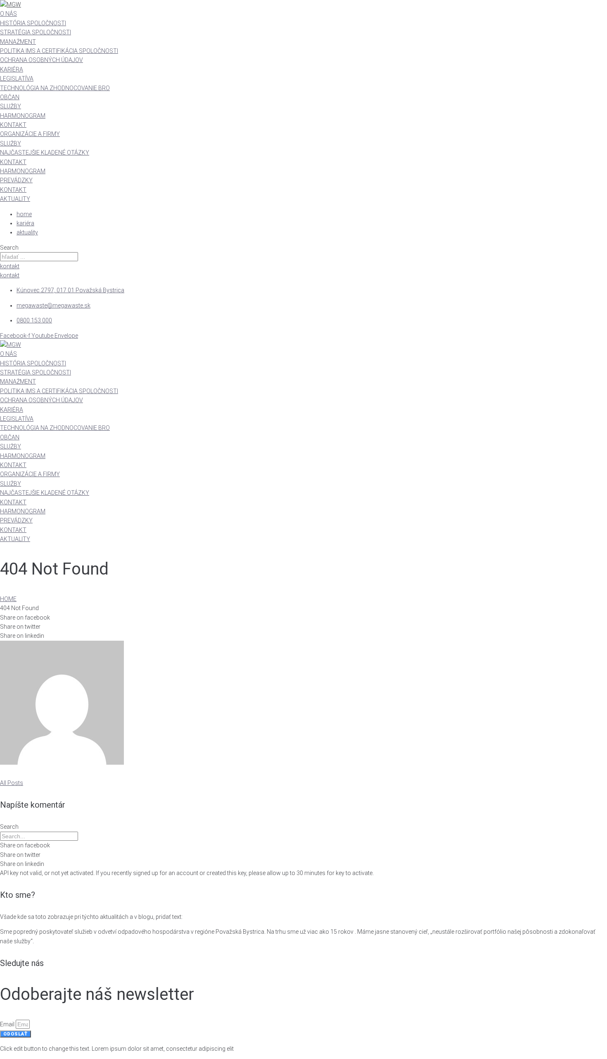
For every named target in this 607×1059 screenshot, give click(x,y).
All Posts (11, 783)
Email (8, 1024)
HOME (8, 599)
